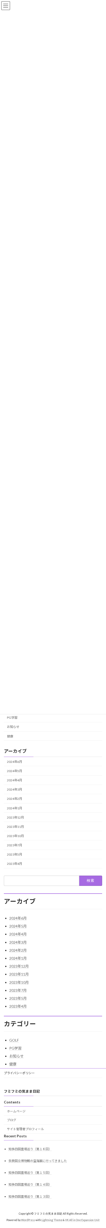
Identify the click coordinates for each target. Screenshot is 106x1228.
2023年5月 (14, 855)
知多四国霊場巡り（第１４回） (30, 1184)
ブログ (11, 1120)
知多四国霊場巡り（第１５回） (30, 1173)
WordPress (28, 1220)
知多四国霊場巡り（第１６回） (30, 1149)
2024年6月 (14, 762)
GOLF (14, 1040)
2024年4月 (14, 780)
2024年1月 (14, 808)
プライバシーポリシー (19, 1073)
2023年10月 (15, 836)
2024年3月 (14, 790)
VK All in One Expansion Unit (82, 1220)
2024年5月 (14, 771)
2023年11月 (15, 827)
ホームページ (16, 1111)
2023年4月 (14, 864)
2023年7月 (14, 845)
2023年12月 (15, 817)
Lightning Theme (51, 1220)
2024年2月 (14, 799)
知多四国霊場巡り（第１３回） (30, 1196)
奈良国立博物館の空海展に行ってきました (37, 1161)
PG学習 (12, 718)
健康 (10, 736)
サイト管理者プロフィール (25, 1129)
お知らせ (13, 727)
